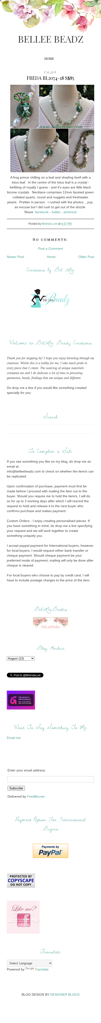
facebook (42, 212)
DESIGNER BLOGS (64, 994)
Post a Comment (50, 248)
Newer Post (15, 257)
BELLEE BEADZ (50, 39)
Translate (42, 969)
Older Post (86, 257)
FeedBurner (36, 796)
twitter (56, 212)
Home (49, 58)
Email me (14, 738)
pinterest (70, 212)
